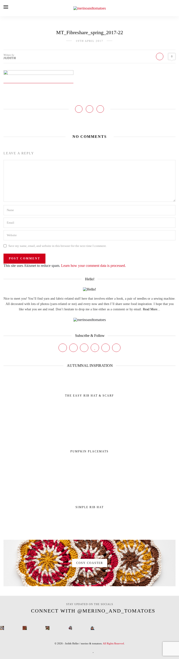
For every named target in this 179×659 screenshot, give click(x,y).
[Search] (174, 8)
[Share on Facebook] (79, 109)
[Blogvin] (95, 348)
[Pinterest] (84, 348)
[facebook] (70, 650)
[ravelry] (100, 650)
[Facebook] (63, 348)
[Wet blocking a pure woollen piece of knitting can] (25, 628)
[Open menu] (5, 7)
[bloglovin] (93, 650)
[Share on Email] (100, 109)
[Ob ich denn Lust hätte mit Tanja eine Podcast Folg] (2, 628)
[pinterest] (86, 650)
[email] (108, 650)
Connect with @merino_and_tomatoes (93, 611)
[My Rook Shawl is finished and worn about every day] (47, 628)
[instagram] (78, 650)
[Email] (116, 348)
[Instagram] (73, 348)
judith (9, 58)
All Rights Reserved (113, 643)
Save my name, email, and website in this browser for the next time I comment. (57, 246)
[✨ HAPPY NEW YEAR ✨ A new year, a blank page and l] (93, 628)
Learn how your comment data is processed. (93, 266)
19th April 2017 (89, 41)
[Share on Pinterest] (89, 109)
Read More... (151, 309)
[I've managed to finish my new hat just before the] (70, 628)
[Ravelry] (105, 348)
